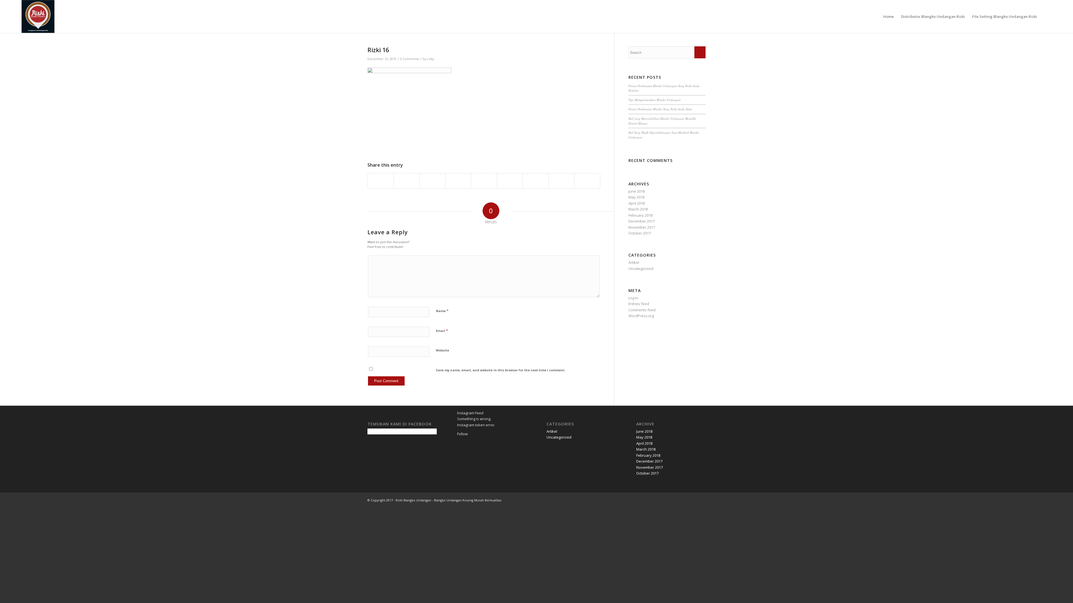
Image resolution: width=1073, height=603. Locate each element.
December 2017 (641, 221)
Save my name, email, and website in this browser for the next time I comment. (500, 370)
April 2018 (636, 203)
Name (442, 310)
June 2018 (636, 191)
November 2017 (641, 227)
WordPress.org (641, 315)
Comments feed (642, 309)
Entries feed (638, 303)
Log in (633, 297)
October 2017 (639, 233)
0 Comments (409, 59)
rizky (430, 59)
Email (442, 330)
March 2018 (638, 209)
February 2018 (640, 215)
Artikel (633, 262)
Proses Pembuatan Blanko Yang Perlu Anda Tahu (660, 109)
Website (442, 350)
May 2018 (636, 197)
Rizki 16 (378, 50)
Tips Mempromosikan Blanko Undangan (654, 100)
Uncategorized (640, 268)
